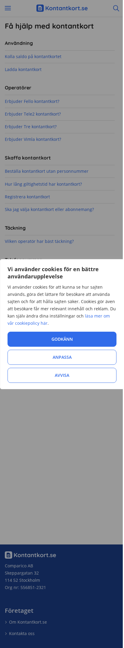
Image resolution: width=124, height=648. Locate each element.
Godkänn (62, 339)
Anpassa (62, 357)
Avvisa (62, 375)
